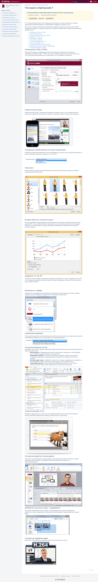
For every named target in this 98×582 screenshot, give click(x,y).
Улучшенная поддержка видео (38, 47)
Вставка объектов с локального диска (40, 35)
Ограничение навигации (36, 40)
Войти (94, 1)
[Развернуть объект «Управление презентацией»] (1, 29)
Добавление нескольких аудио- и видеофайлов (42, 46)
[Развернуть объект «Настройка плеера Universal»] (1, 26)
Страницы (27, 5)
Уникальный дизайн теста (37, 43)
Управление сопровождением (10, 31)
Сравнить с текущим (33, 15)
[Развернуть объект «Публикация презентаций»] (1, 24)
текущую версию (68, 12)
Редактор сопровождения (9, 33)
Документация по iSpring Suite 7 (40, 5)
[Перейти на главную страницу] (5, 1)
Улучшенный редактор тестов (38, 41)
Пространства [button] (14, 1)
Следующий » (49, 18)
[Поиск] (73, 1)
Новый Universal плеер (36, 33)
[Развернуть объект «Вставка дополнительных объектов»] (1, 36)
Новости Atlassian (76, 576)
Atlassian (60, 579)
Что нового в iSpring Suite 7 (10, 15)
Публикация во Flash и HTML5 (38, 32)
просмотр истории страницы (48, 15)
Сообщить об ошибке (65, 576)
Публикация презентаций (9, 24)
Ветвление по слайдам (36, 38)
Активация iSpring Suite (9, 17)
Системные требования (9, 13)
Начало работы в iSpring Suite (10, 19)
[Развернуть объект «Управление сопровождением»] (1, 31)
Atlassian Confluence (51, 576)
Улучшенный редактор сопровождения (40, 44)
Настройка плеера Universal (10, 26)
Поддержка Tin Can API (36, 36)
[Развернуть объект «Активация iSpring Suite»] (1, 17)
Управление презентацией (9, 29)
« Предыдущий (33, 18)
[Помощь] (91, 1)
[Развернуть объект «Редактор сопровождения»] (1, 33)
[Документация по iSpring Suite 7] (3, 6)
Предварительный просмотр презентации (14, 22)
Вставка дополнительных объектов (12, 36)
